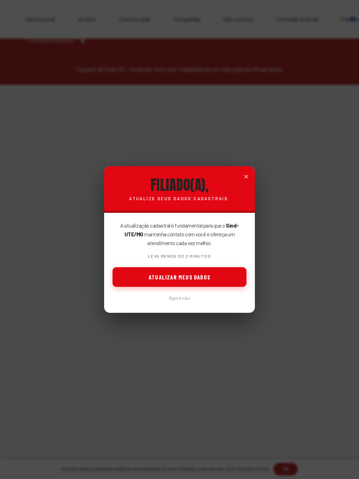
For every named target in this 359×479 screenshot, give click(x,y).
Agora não (179, 298)
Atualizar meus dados (179, 277)
